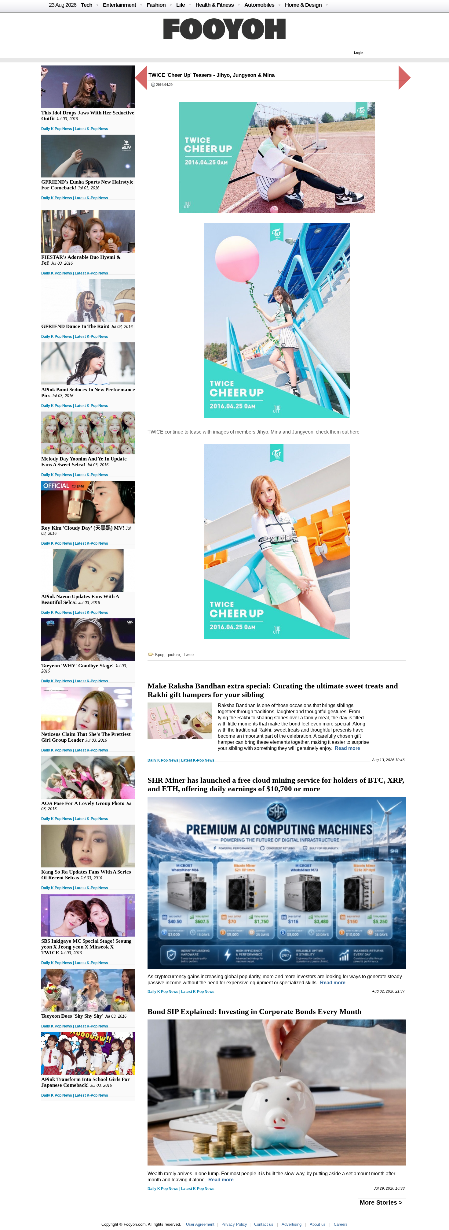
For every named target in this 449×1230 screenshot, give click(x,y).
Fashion (156, 5)
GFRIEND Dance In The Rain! (75, 326)
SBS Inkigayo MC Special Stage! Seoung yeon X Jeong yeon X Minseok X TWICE (86, 947)
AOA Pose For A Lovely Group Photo (83, 803)
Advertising (291, 1224)
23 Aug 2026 (62, 5)
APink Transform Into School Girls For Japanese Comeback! (85, 1082)
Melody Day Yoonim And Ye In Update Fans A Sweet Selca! (84, 462)
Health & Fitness (214, 5)
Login (358, 52)
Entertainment (119, 5)
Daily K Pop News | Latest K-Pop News (74, 129)
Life (180, 5)
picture (174, 654)
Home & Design (303, 5)
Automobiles (259, 5)
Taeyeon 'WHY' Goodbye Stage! (77, 666)
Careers (341, 1224)
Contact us (263, 1224)
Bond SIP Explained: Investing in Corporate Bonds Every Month (255, 1011)
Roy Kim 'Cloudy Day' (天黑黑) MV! (82, 528)
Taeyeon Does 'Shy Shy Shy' (72, 1016)
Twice (189, 654)
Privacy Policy (234, 1224)
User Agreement (200, 1224)
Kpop (159, 654)
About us (318, 1224)
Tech (86, 5)
